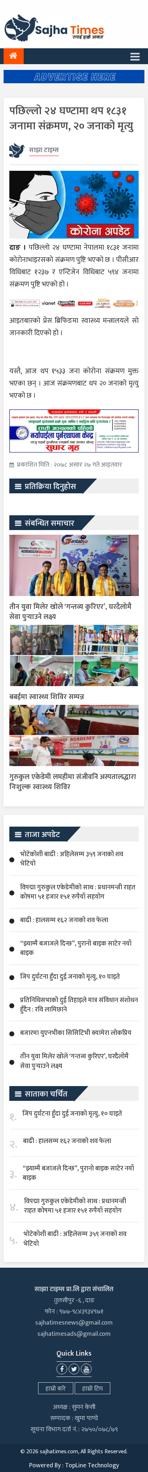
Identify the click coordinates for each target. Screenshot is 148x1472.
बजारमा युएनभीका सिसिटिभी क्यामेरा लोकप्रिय (75, 1033)
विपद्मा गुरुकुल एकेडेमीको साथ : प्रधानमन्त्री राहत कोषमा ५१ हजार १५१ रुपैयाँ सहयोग (77, 892)
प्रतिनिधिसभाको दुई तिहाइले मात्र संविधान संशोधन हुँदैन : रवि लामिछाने (79, 1005)
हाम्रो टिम (92, 1388)
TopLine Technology (92, 1465)
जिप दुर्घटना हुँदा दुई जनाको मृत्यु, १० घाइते (70, 976)
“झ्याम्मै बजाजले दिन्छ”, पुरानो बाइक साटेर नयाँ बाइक (75, 948)
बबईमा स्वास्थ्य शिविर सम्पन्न (46, 697)
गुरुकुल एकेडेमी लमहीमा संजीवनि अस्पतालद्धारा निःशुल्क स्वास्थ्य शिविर (72, 782)
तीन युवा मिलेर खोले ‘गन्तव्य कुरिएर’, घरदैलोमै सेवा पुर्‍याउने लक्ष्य (70, 612)
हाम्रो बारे (56, 1388)
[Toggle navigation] (135, 56)
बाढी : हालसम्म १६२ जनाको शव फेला (64, 920)
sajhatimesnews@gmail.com (74, 1322)
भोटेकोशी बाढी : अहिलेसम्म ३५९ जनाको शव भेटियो (71, 859)
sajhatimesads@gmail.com (74, 1334)
